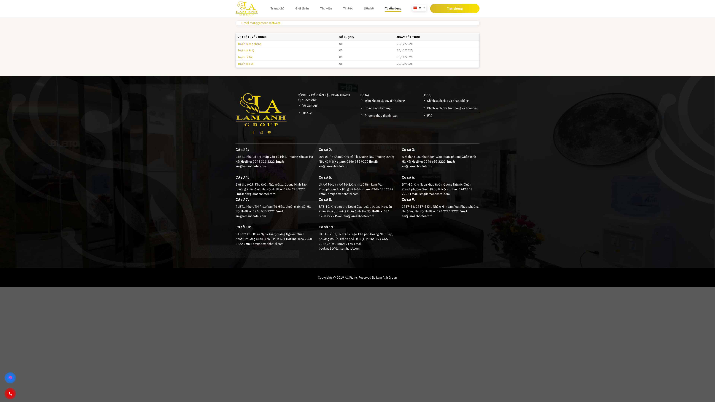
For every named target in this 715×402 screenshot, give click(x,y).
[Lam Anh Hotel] (250, 8)
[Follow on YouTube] (269, 132)
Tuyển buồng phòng (249, 44)
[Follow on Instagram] (261, 132)
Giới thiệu (302, 8)
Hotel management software (261, 23)
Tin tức (348, 8)
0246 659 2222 (435, 161)
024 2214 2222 (448, 211)
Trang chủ (277, 8)
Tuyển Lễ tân (245, 57)
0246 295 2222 (295, 189)
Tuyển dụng (393, 8)
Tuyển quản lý (246, 50)
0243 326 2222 (264, 161)
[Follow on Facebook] (253, 132)
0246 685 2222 (382, 189)
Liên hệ (369, 8)
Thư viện (326, 8)
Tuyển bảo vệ (245, 64)
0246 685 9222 (357, 161)
